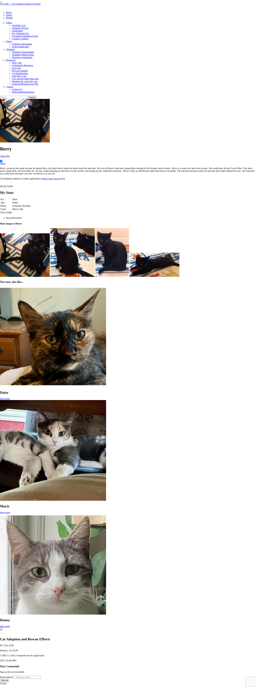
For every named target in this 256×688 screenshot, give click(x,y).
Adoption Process (20, 28)
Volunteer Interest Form (23, 54)
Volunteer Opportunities (23, 52)
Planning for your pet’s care (25, 81)
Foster (9, 41)
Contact (9, 86)
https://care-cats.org (52, 178)
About (9, 15)
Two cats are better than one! (25, 78)
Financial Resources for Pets (25, 84)
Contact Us (17, 89)
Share (2, 163)
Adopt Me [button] (5, 156)
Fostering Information (22, 44)
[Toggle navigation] (1, 2)
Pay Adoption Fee (20, 33)
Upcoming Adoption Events (25, 36)
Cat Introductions (20, 73)
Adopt (9, 22)
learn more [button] (5, 398)
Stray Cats (16, 62)
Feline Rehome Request (23, 92)
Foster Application (20, 46)
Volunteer (10, 49)
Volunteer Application (22, 57)
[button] (3, 633)
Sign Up (4, 680)
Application (17, 30)
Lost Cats (16, 68)
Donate (9, 17)
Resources (11, 60)
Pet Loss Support (20, 70)
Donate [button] (3, 683)
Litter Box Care (19, 76)
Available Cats (18, 25)
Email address (6, 677)
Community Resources (22, 65)
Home (9, 12)
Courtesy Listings (20, 38)
